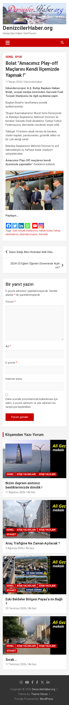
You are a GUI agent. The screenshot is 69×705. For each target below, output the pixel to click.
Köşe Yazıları (47, 474)
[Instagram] (41, 223)
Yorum (11, 301)
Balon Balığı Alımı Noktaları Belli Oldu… (31, 252)
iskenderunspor (29, 234)
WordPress (46, 699)
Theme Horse (39, 694)
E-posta (11, 362)
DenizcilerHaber (33, 81)
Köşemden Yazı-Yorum (24, 434)
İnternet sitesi (14, 379)
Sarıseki (43, 234)
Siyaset (11, 534)
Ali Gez (31, 492)
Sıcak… (11, 659)
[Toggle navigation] (8, 42)
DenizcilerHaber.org (28, 28)
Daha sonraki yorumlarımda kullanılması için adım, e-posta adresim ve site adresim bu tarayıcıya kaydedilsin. (32, 403)
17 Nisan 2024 (14, 81)
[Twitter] (15, 223)
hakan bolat (45, 230)
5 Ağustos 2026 (15, 548)
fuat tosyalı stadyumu (25, 230)
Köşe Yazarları (26, 474)
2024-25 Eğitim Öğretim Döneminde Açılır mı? (35, 265)
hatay (57, 230)
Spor (18, 56)
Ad (8, 346)
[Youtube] (35, 223)
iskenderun (12, 234)
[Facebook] (8, 223)
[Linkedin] (21, 223)
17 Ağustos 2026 (15, 492)
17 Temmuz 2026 (16, 664)
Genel (10, 56)
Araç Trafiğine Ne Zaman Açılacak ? (33, 543)
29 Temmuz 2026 (16, 608)
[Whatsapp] (27, 223)
